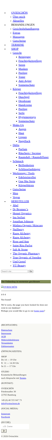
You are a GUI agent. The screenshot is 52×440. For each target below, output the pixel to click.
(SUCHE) (5, 422)
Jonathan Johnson (23, 221)
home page (39, 311)
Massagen (18, 36)
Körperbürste (26, 185)
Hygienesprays (27, 117)
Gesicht (17, 52)
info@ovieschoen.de (10, 403)
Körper (17, 88)
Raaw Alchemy (21, 233)
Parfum (22, 149)
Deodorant (24, 100)
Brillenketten (26, 165)
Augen (22, 129)
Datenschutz (6, 330)
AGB (3, 336)
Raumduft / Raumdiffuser (33, 157)
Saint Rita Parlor (22, 245)
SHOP (14, 48)
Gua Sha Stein (26, 181)
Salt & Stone (20, 249)
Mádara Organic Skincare (28, 225)
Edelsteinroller (27, 177)
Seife (21, 113)
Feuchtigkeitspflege (30, 60)
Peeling (22, 72)
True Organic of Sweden (27, 257)
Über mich (19, 16)
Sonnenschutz (26, 84)
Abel (15, 205)
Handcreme (25, 104)
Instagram (5, 414)
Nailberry (18, 229)
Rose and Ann (21, 241)
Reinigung (24, 56)
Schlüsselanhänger (29, 169)
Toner (21, 76)
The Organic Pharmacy (26, 253)
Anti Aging (24, 80)
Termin (23, 378)
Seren (21, 64)
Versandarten (7, 343)
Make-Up (18, 125)
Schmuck (18, 161)
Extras (16, 32)
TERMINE (17, 44)
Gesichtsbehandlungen (26, 28)
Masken (23, 68)
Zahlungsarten (7, 346)
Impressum (6, 333)
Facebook (5, 417)
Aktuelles (18, 20)
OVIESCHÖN (19, 12)
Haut (21, 133)
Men (15, 193)
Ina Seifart (19, 217)
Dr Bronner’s (20, 209)
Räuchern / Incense (29, 153)
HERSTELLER (20, 201)
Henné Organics (22, 213)
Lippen (22, 137)
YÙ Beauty (19, 265)
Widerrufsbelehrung (10, 340)
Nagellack (24, 141)
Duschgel (23, 96)
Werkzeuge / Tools (24, 173)
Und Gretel (19, 261)
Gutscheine (19, 40)
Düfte (16, 145)
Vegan (16, 197)
